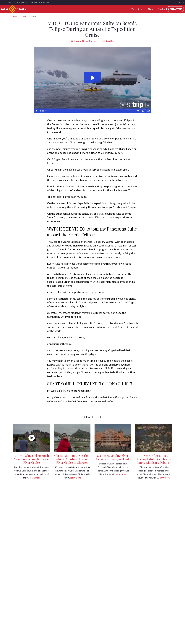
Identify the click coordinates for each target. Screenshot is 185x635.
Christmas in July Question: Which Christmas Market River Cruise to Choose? (72, 459)
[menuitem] (138, 9)
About (150, 9)
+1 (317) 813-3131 (9, 2)
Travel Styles (137, 9)
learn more (35, 477)
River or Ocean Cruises (85, 41)
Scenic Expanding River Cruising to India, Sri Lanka (113, 457)
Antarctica (108, 41)
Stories (161, 9)
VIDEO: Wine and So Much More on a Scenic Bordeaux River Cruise (31, 459)
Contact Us (175, 9)
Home (15, 17)
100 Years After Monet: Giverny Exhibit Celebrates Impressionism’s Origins (153, 459)
